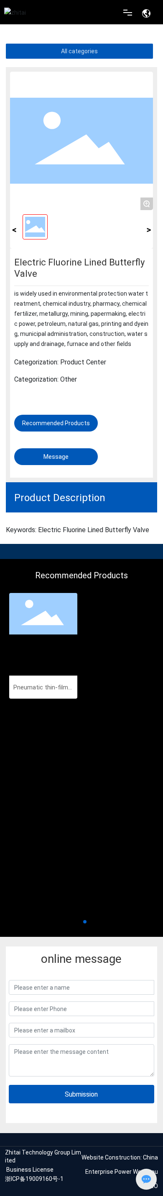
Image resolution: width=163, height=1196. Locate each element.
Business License (29, 1169)
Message (56, 456)
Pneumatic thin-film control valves (43, 687)
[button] (78, 921)
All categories (79, 51)
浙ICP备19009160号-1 (34, 1179)
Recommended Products (56, 423)
